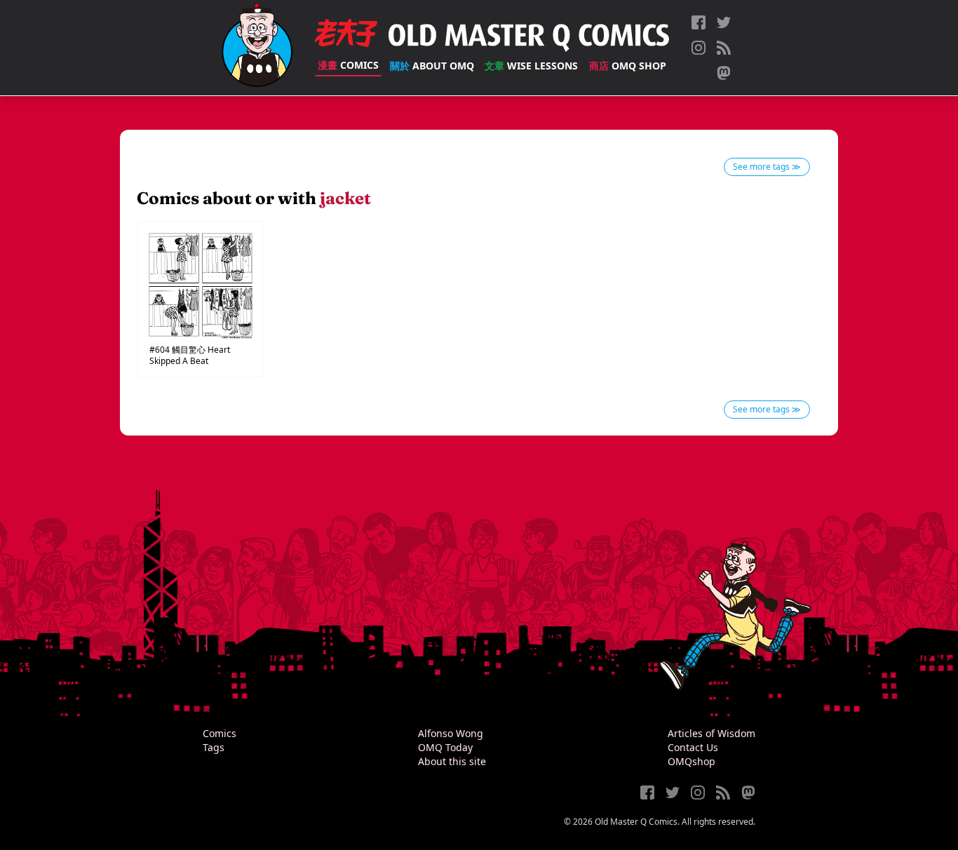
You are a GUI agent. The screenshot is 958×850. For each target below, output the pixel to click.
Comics (348, 65)
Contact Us (693, 747)
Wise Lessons (531, 65)
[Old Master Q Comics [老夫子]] (257, 48)
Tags (213, 747)
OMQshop (691, 761)
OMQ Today (445, 747)
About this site (452, 761)
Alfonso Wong (450, 733)
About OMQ (432, 65)
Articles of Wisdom (711, 733)
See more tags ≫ (767, 167)
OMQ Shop (627, 65)
